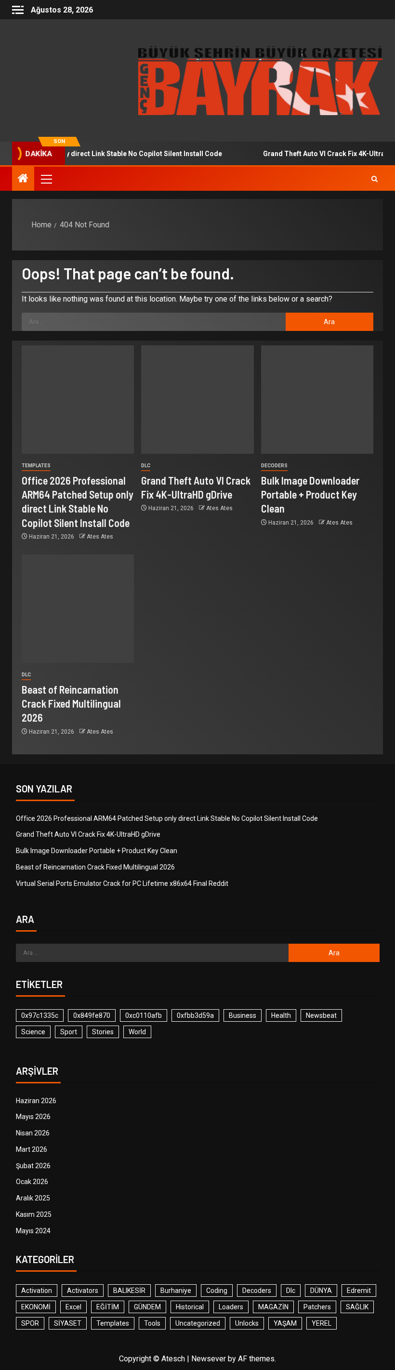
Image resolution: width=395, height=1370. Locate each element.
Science (33, 1032)
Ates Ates (100, 536)
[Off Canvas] (18, 10)
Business (242, 1015)
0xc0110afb (143, 1015)
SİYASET (67, 1323)
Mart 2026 (31, 1149)
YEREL (321, 1323)
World (137, 1032)
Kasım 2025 (34, 1214)
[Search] (375, 179)
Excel (73, 1307)
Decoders (274, 465)
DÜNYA (321, 1290)
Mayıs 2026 (33, 1116)
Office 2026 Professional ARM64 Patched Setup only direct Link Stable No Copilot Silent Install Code (167, 818)
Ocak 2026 (32, 1182)
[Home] (23, 179)
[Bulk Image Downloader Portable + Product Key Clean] (317, 399)
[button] (45, 179)
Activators (82, 1290)
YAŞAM (285, 1323)
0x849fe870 (91, 1015)
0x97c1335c (39, 1015)
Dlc (145, 465)
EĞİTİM (107, 1307)
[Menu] (45, 179)
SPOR (30, 1323)
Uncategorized (197, 1323)
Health (281, 1015)
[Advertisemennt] (260, 79)
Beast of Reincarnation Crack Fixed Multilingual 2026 (71, 703)
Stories (103, 1032)
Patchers (317, 1307)
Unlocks (247, 1323)
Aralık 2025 (33, 1198)
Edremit (359, 1290)
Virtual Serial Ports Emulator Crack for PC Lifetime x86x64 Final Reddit (122, 883)
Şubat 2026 (33, 1166)
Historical (190, 1307)
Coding (216, 1290)
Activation (36, 1290)
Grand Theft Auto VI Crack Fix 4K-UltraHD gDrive (88, 834)
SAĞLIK (357, 1307)
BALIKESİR (129, 1290)
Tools (152, 1323)
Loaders (231, 1307)
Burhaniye (175, 1290)
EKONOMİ (36, 1307)
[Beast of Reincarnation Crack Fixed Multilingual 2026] (78, 608)
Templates (36, 465)
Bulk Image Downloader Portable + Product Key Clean (310, 494)
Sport (68, 1032)
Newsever (208, 1358)
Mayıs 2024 (33, 1231)
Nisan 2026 (33, 1133)
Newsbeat (321, 1015)
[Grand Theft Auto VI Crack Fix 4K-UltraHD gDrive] (197, 399)
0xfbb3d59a (195, 1015)
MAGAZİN (273, 1307)
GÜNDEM (147, 1307)
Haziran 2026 (36, 1101)
